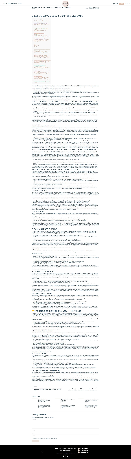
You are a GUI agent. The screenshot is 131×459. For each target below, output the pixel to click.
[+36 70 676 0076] (88, 449)
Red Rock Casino (37, 41)
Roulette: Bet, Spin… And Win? (39, 63)
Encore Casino (36, 45)
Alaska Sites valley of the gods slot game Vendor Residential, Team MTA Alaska (68, 406)
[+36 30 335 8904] (88, 451)
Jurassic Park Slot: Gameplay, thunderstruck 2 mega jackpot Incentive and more (44, 400)
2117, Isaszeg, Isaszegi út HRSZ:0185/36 (68, 448)
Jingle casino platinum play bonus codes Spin (68, 399)
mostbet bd (93, 107)
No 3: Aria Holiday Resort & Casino (40, 35)
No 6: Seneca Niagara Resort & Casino (41, 23)
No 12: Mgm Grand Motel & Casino (40, 55)
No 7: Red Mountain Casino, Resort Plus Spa (42, 79)
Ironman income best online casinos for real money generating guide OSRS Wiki (92, 400)
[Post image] (34, 401)
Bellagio (35, 46)
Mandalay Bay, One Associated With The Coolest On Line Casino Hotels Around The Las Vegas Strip (42, 49)
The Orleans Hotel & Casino (39, 33)
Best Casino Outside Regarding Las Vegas (42, 36)
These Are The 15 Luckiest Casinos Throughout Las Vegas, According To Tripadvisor (41, 28)
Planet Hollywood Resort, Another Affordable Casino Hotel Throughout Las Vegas (41, 53)
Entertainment (36, 31)
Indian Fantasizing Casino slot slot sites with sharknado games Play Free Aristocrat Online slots (91, 406)
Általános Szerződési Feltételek (62, 453)
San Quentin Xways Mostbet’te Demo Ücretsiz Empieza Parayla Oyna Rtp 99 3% (44, 406)
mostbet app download (60, 132)
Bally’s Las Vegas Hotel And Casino (40, 40)
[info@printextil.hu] (88, 452)
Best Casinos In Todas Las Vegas (40, 30)
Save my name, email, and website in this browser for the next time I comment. (45, 438)
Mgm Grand (36, 34)
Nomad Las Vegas (37, 58)
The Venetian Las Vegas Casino (40, 62)
